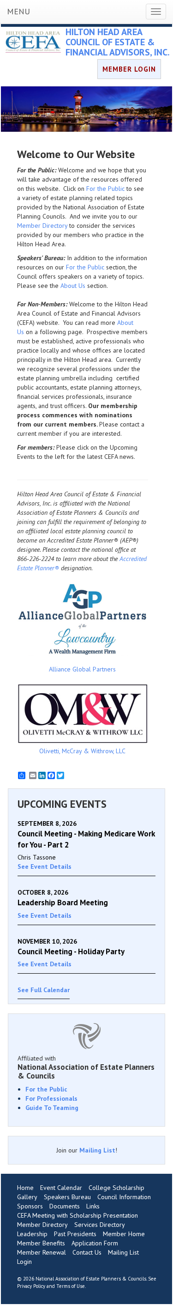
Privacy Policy (31, 1286)
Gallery (27, 1197)
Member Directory (42, 225)
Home (25, 1187)
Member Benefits (41, 1243)
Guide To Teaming (51, 1108)
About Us (72, 285)
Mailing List (97, 1150)
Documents (64, 1206)
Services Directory (99, 1224)
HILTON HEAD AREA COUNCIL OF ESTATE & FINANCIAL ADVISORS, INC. (118, 42)
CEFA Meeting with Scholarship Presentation (77, 1215)
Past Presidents (75, 1234)
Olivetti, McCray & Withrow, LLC (82, 751)
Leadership (32, 1234)
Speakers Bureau (67, 1197)
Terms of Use (70, 1286)
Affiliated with (86, 1067)
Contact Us (86, 1252)
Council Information (124, 1197)
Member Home (124, 1234)
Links (93, 1206)
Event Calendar (61, 1187)
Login (24, 1261)
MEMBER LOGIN (129, 69)
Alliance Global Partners (82, 669)
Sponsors (30, 1206)
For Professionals (51, 1098)
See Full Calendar (44, 990)
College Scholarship (116, 1187)
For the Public (105, 188)
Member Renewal (41, 1252)
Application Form (95, 1243)
